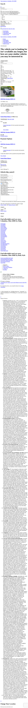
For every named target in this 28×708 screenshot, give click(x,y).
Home (4, 39)
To (2, 18)
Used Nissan (3, 246)
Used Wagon (7, 261)
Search (2, 62)
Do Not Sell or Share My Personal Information (12, 276)
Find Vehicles (6, 32)
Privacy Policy (4, 204)
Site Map (5, 269)
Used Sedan (9, 259)
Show (2, 83)
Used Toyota (3, 249)
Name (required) (4, 174)
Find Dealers (5, 31)
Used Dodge (3, 230)
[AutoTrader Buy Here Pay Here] (8, 28)
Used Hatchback (4, 259)
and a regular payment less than (7, 189)
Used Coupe (10, 258)
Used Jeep (3, 237)
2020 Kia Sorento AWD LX (8, 99)
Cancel (2, 207)
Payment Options (4, 136)
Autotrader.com (4, 282)
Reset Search (3, 26)
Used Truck (10, 260)
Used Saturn (3, 248)
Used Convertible (4, 258)
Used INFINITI (4, 236)
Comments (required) (5, 194)
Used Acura (3, 223)
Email (7, 183)
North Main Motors (6, 116)
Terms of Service (12, 204)
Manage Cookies (6, 279)
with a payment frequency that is (7, 192)
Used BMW (3, 224)
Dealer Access (6, 34)
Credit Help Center (7, 33)
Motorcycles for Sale (20, 282)
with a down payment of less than (7, 187)
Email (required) (4, 177)
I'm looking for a (4, 185)
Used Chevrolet (4, 228)
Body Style (3, 23)
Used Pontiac (3, 247)
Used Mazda (3, 242)
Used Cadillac (3, 227)
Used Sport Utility (4, 260)
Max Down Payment (5, 11)
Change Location (4, 60)
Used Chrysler (3, 229)
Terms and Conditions (7, 267)
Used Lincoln (3, 241)
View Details (5, 129)
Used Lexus (3, 240)
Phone (6, 179)
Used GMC (3, 233)
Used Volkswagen (4, 250)
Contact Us (5, 268)
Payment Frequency (5, 14)
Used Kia (2, 238)
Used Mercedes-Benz (5, 243)
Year (1, 65)
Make (2, 21)
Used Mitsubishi (4, 244)
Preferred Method (4, 182)
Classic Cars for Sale (11, 282)
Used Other (3, 262)
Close (2, 216)
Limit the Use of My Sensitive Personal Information (13, 277)
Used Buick (3, 226)
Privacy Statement (7, 275)
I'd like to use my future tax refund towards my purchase (13, 201)
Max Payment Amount (5, 12)
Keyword (2, 7)
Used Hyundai (4, 235)
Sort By (2, 79)
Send (2, 209)
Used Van (3, 261)
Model (2, 22)
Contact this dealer (7, 125)
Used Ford (3, 231)
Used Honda (3, 234)
